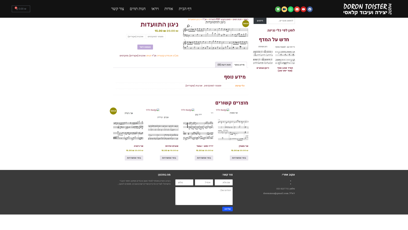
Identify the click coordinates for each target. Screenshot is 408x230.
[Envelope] (297, 9)
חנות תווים (138, 9)
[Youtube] (303, 9)
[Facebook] (310, 9)
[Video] (284, 9)
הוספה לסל (145, 47)
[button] (188, 26)
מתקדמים (124, 55)
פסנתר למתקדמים (213, 85)
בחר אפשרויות (239, 158)
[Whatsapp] (291, 9)
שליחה (227, 208)
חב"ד (154, 55)
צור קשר (117, 9)
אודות (168, 9)
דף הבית (185, 9)
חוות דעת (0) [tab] (224, 64)
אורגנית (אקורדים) (137, 55)
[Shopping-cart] (278, 9)
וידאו (155, 9)
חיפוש (260, 20)
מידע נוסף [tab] (239, 64)
